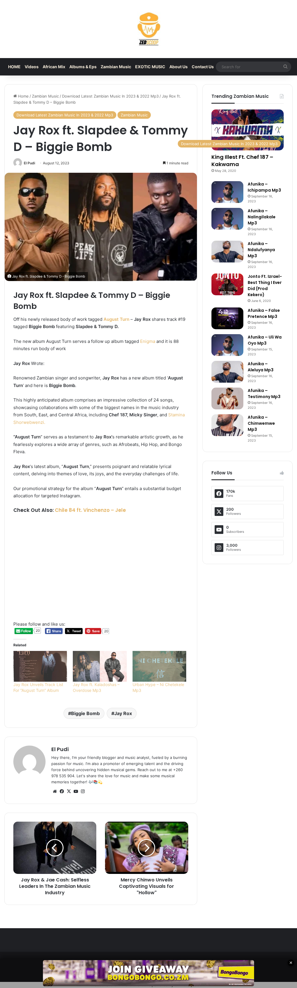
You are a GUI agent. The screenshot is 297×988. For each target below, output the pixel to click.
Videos (32, 66)
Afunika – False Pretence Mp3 (264, 313)
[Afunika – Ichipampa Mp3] (227, 192)
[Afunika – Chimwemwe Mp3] (227, 425)
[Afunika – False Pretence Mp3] (227, 318)
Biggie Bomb (85, 713)
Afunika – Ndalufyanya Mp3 (261, 250)
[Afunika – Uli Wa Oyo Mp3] (227, 345)
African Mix (54, 66)
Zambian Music (116, 66)
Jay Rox (123, 713)
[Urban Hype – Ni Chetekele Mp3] (159, 666)
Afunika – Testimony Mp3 (264, 393)
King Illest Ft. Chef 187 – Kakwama (242, 160)
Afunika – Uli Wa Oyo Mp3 (265, 340)
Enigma (147, 341)
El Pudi (29, 163)
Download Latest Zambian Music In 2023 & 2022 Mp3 (110, 96)
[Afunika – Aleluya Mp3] (227, 372)
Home (23, 96)
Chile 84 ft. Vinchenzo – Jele (90, 510)
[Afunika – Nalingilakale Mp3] (227, 219)
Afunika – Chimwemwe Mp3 (261, 423)
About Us (178, 66)
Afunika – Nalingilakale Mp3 (262, 217)
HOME (14, 66)
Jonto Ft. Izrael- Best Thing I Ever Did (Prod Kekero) (265, 285)
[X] (68, 791)
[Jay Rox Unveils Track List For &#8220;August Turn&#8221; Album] (40, 666)
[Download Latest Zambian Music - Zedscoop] (148, 29)
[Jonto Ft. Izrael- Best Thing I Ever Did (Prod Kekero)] (227, 284)
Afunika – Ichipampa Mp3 (264, 187)
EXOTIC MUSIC (150, 66)
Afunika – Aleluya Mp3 (261, 367)
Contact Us (203, 66)
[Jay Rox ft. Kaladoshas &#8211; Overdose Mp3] (99, 666)
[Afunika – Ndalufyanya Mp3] (227, 251)
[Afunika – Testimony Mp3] (227, 398)
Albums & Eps (83, 66)
